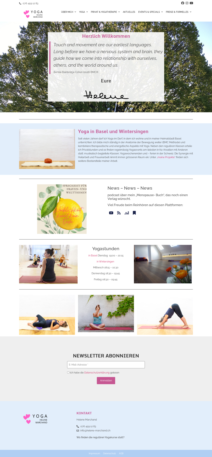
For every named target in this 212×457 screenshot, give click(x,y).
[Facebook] (182, 3)
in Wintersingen (105, 261)
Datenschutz (109, 453)
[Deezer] (126, 212)
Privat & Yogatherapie (104, 12)
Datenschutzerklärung (97, 372)
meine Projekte (166, 157)
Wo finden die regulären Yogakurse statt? (100, 437)
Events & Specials (149, 12)
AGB (121, 453)
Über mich (67, 12)
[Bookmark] (134, 212)
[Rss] (118, 212)
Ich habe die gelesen (94, 372)
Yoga (82, 12)
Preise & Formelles (177, 12)
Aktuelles (129, 12)
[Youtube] (191, 3)
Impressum (94, 453)
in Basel (92, 255)
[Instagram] (187, 3)
